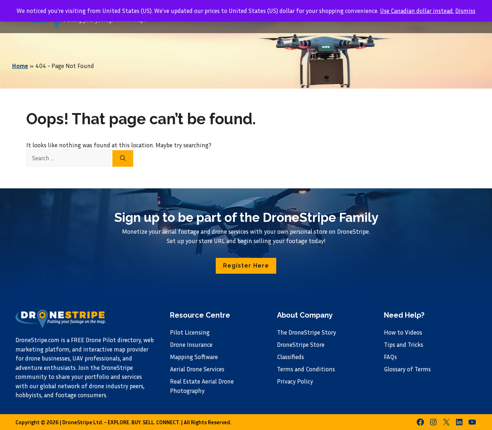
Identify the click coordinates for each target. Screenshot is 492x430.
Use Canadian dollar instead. (417, 10)
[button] (246, 266)
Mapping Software (194, 356)
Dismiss (465, 10)
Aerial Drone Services (197, 369)
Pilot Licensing (190, 332)
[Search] (122, 158)
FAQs (390, 356)
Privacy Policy (295, 381)
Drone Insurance (191, 344)
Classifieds (290, 356)
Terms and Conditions (306, 369)
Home (20, 66)
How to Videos (403, 332)
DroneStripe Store (301, 344)
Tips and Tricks (403, 344)
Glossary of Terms (407, 369)
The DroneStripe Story (306, 332)
